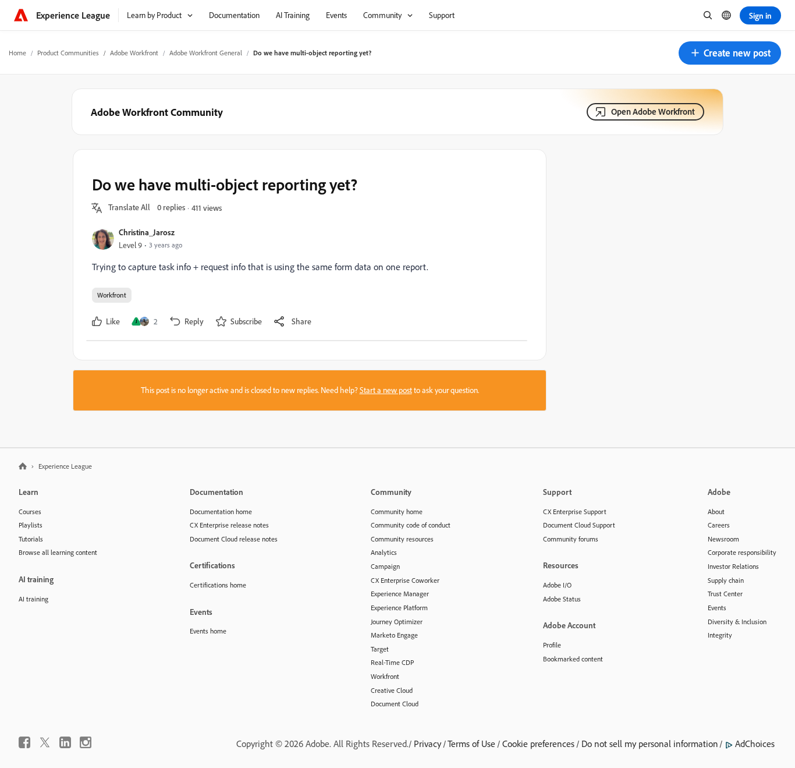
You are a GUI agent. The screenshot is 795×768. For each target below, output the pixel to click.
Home (17, 52)
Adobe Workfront (134, 52)
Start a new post (386, 390)
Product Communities (68, 52)
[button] (730, 53)
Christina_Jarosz (147, 232)
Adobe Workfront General (205, 52)
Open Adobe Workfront (653, 111)
